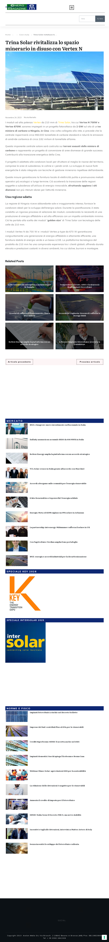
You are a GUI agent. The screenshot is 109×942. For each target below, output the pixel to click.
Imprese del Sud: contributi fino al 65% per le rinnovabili (56, 727)
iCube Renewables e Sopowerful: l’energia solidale (54, 498)
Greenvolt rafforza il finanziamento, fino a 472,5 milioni (29, 307)
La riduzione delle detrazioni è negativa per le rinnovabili (57, 785)
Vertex (37, 122)
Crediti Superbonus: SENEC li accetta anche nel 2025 (54, 741)
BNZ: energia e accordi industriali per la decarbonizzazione (58, 556)
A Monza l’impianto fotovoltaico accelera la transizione (80, 336)
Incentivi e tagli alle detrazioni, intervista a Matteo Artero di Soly (61, 829)
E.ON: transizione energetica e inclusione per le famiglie (29, 278)
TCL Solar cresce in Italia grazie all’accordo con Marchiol (57, 468)
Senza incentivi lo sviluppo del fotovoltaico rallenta (54, 844)
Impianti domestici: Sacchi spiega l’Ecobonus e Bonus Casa (57, 756)
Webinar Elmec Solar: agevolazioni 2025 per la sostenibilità (58, 771)
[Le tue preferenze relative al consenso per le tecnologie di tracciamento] (104, 937)
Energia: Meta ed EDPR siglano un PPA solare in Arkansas (57, 512)
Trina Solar (64, 122)
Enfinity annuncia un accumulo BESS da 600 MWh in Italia (57, 439)
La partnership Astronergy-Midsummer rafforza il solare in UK (60, 527)
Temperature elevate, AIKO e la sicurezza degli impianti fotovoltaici (80, 278)
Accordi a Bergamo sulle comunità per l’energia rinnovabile (58, 483)
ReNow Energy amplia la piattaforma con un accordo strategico (29, 336)
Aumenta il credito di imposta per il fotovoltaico (52, 800)
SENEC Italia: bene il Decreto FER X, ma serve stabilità (55, 814)
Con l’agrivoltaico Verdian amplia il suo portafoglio (54, 542)
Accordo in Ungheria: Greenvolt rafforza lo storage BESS (80, 307)
